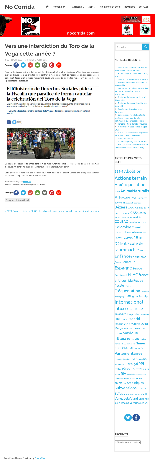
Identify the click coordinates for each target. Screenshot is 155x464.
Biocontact (136, 203)
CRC (141, 237)
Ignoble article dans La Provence (132, 123)
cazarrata (126, 216)
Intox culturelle (129, 308)
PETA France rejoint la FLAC (21, 210)
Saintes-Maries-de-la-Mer (125, 378)
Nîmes (140, 343)
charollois (136, 217)
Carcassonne (122, 212)
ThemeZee (40, 458)
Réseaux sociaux (139, 374)
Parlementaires (128, 353)
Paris (143, 347)
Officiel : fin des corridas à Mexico (133, 79)
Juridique (30, 59)
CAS (133, 212)
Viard (134, 398)
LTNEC (118, 318)
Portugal (131, 364)
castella (117, 217)
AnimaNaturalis (134, 190)
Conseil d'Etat (140, 232)
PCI (133, 358)
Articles (77, 7)
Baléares (142, 197)
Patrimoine (119, 359)
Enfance (123, 256)
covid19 (131, 237)
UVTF (144, 393)
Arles (120, 197)
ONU (125, 347)
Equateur (128, 262)
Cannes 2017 (142, 207)
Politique (41, 59)
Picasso (122, 364)
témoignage (127, 393)
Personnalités (141, 359)
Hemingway (119, 296)
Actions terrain (131, 178)
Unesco (137, 394)
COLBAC (121, 221)
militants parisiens (127, 338)
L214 (142, 314)
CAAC (131, 207)
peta (117, 364)
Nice (123, 343)
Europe (137, 268)
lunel (125, 318)
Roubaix (130, 374)
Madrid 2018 (139, 323)
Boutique (129, 7)
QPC (133, 368)
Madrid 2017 (122, 323)
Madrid (134, 318)
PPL (142, 363)
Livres (146, 314)
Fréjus (127, 285)
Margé (119, 328)
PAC (131, 348)
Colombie (123, 227)
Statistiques (135, 382)
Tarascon (142, 388)
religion (117, 374)
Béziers (121, 207)
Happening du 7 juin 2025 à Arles (132, 141)
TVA (118, 393)
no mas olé (131, 343)
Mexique (130, 333)
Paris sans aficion (125, 138)
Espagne (10, 200)
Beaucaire (128, 203)
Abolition (132, 171)
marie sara (128, 328)
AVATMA (130, 197)
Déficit (121, 243)
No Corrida (20, 6)
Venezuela (122, 398)
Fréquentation (127, 290)
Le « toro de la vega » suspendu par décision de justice (68, 210)
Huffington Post (134, 296)
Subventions (126, 388)
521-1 (119, 171)
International (22, 200)
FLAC (133, 274)
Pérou (126, 368)
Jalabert (120, 314)
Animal (117, 191)
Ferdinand (121, 275)
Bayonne (119, 202)
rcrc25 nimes (142, 368)
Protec (118, 368)
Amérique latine (130, 184)
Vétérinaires (137, 402)
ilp (146, 296)
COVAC (119, 237)
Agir (91, 7)
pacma (137, 348)
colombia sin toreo (137, 221)
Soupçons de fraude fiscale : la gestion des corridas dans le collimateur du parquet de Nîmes (130, 117)
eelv (141, 250)
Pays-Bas (126, 359)
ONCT (118, 347)
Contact (143, 7)
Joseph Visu (132, 314)
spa (125, 383)
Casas (141, 213)
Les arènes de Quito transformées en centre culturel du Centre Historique (131, 91)
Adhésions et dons (110, 7)
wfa (146, 403)
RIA (123, 373)
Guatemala (145, 291)
